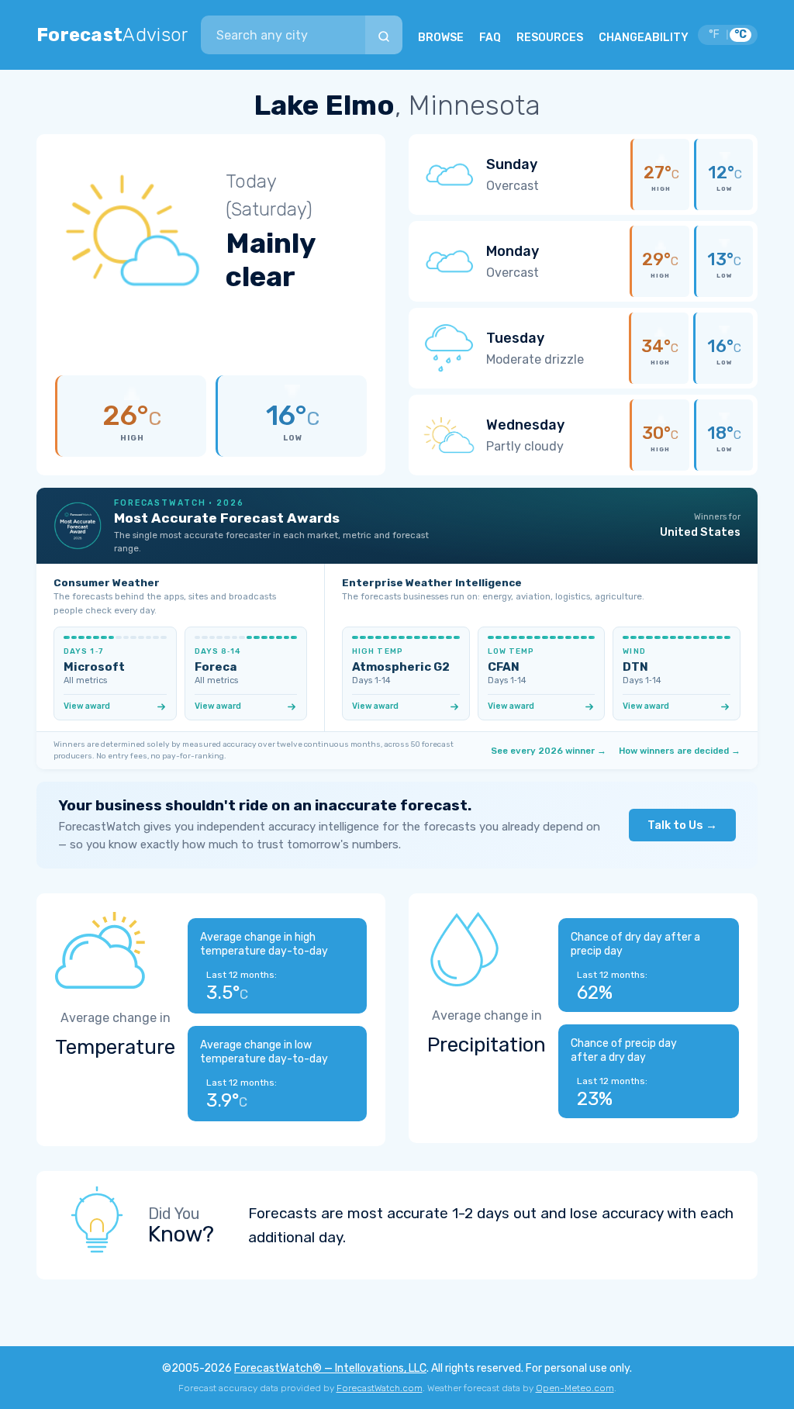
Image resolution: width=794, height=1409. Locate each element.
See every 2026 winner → (548, 750)
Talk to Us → (682, 825)
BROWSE (441, 37)
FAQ (490, 37)
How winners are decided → (679, 750)
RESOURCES (549, 37)
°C (740, 34)
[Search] (383, 35)
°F (714, 34)
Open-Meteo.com (575, 1388)
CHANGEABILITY (644, 37)
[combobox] (283, 35)
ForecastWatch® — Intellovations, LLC (330, 1368)
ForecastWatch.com (380, 1388)
